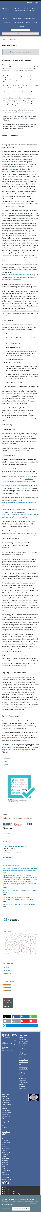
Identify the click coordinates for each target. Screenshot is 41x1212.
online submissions (14, 280)
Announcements (31, 22)
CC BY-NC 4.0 (6, 1181)
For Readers (6, 967)
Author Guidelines (26, 112)
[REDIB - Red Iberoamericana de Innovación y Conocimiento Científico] (28, 826)
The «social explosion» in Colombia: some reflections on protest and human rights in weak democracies (20, 870)
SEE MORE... (7, 834)
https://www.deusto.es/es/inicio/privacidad (16, 750)
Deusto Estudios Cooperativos (12, 1190)
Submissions (17, 22)
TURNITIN (14, 167)
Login (36, 3)
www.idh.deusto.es (7, 1050)
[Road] (18, 826)
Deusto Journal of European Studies (14, 1192)
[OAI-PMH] (33, 1101)
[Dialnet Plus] (18, 820)
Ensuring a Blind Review (21, 118)
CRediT (20, 216)
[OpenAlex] (8, 830)
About (5, 18)
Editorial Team (16, 18)
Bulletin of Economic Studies (12, 1188)
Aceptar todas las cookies (21, 1209)
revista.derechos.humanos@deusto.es (18, 275)
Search (20, 34)
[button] (7, 1016)
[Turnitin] (11, 923)
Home (4, 39)
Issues (6, 22)
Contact (21, 26)
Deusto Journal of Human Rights (13, 1194)
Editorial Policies (29, 18)
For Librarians (7, 973)
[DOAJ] (28, 820)
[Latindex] (8, 820)
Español (5, 765)
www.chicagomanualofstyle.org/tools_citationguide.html (20, 311)
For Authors (6, 970)
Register (29, 3)
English (5, 762)
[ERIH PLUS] (8, 826)
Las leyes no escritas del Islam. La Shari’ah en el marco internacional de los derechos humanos (18, 898)
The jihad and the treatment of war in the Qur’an (19, 904)
